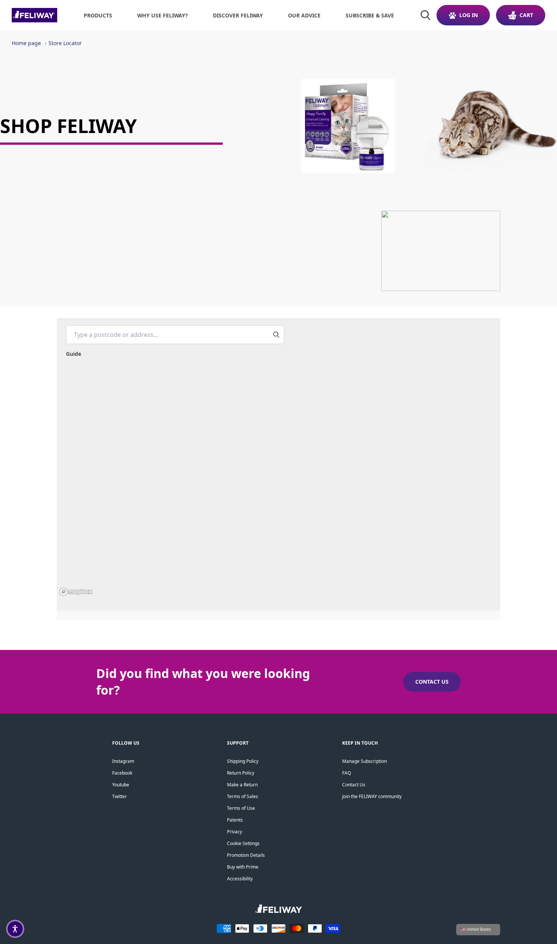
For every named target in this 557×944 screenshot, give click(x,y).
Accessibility (240, 878)
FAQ (346, 773)
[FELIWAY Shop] (34, 15)
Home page (26, 43)
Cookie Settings (243, 843)
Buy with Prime (242, 867)
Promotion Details (246, 855)
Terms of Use (241, 808)
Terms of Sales (242, 796)
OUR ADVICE (304, 15)
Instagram (123, 761)
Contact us (432, 681)
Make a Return (242, 784)
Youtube (120, 784)
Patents (235, 820)
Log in (468, 15)
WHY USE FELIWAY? (162, 15)
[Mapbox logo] (75, 591)
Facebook (122, 773)
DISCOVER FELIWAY (238, 15)
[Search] (425, 15)
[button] (15, 929)
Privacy (234, 831)
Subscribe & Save (370, 15)
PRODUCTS (98, 15)
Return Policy (240, 773)
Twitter (119, 796)
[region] (278, 484)
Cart (526, 15)
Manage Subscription (364, 761)
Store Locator (65, 43)
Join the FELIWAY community (372, 796)
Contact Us (353, 784)
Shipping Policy (242, 761)
